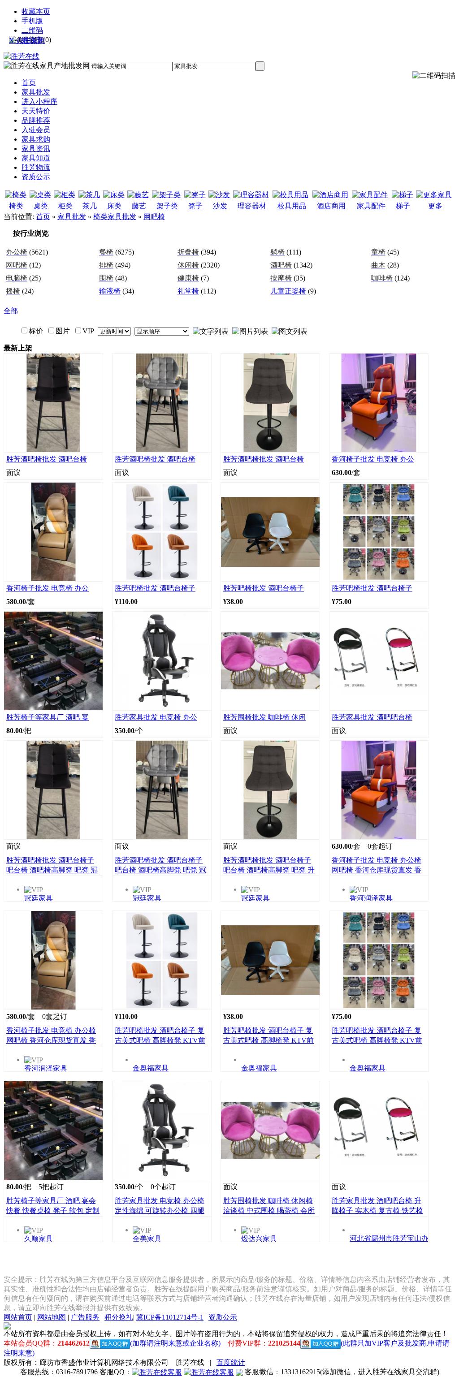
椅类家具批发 (114, 216)
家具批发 (71, 216)
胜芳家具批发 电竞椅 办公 (156, 717)
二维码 (32, 30)
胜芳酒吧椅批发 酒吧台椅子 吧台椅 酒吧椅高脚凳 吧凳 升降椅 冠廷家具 (269, 870)
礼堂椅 (188, 291)
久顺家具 (38, 1239)
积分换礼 (118, 1317)
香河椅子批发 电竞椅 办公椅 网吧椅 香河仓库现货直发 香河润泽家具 (376, 870)
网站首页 (18, 1317)
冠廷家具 (38, 898)
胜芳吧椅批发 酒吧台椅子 (155, 588)
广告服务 (85, 1317)
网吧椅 (154, 216)
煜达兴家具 (259, 1239)
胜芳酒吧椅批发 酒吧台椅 (46, 459)
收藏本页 (36, 11)
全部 (11, 311)
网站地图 (51, 1317)
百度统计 (231, 1362)
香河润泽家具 (371, 898)
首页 (43, 216)
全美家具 (147, 1239)
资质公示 (222, 1317)
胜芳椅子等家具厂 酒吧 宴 (47, 717)
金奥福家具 (151, 1068)
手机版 (32, 21)
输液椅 (110, 291)
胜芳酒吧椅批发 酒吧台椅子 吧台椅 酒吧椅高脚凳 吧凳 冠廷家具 (52, 870)
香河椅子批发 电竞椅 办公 (373, 459)
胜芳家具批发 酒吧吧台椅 (372, 717)
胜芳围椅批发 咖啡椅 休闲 (264, 717)
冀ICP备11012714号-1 (170, 1317)
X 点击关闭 (27, 40)
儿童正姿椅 (288, 291)
